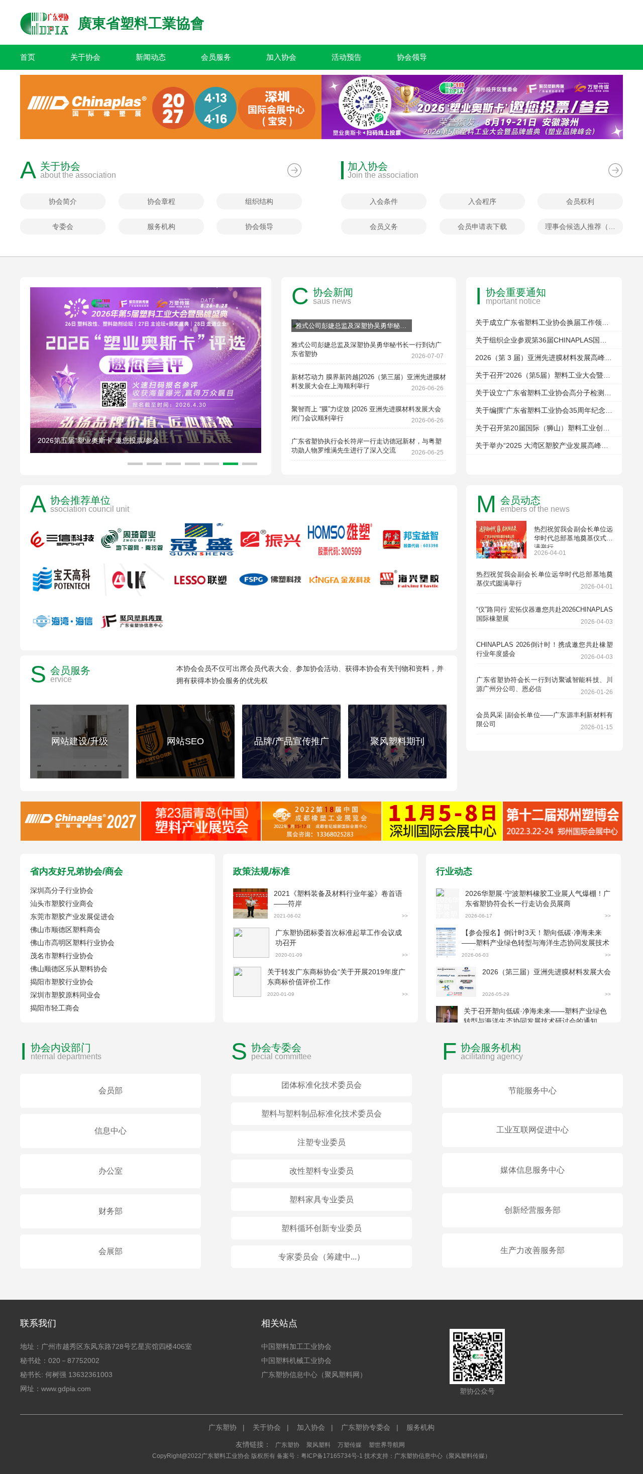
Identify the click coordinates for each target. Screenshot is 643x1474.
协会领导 (412, 57)
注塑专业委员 (321, 1142)
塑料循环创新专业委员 (321, 1228)
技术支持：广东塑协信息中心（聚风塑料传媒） (427, 1455)
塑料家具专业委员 (321, 1199)
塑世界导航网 (387, 1444)
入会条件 (384, 201)
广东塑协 (222, 1427)
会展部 (110, 1251)
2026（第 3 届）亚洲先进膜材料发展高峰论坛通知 (544, 357)
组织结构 (259, 201)
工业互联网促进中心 (532, 1129)
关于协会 (85, 57)
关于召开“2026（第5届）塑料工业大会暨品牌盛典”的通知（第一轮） (544, 375)
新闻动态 (151, 57)
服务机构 (161, 226)
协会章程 (161, 201)
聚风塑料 (318, 1444)
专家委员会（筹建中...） (321, 1257)
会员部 (110, 1090)
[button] (249, 464)
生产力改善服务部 (532, 1250)
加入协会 (281, 57)
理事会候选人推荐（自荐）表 (584, 226)
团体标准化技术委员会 (321, 1085)
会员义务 (384, 226)
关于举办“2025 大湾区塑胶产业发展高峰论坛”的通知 (544, 445)
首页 (27, 57)
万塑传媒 (350, 1444)
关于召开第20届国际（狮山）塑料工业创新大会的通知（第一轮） (544, 427)
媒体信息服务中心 (532, 1170)
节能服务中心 (532, 1090)
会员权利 (580, 201)
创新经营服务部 (532, 1210)
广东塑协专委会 (365, 1427)
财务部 (110, 1211)
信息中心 (110, 1130)
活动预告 (347, 57)
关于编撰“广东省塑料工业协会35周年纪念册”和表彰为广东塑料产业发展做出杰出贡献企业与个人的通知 (544, 410)
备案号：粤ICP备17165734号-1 (320, 1455)
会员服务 (216, 57)
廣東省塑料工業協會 (141, 23)
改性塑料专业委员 (321, 1171)
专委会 (62, 226)
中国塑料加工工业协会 (296, 1346)
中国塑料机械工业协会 (296, 1360)
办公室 (110, 1171)
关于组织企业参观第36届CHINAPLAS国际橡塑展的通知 (544, 340)
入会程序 (482, 201)
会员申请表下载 (482, 226)
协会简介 (63, 201)
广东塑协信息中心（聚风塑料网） (314, 1375)
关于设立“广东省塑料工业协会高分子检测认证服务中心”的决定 (544, 392)
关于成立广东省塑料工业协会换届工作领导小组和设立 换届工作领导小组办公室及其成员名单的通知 (544, 322)
